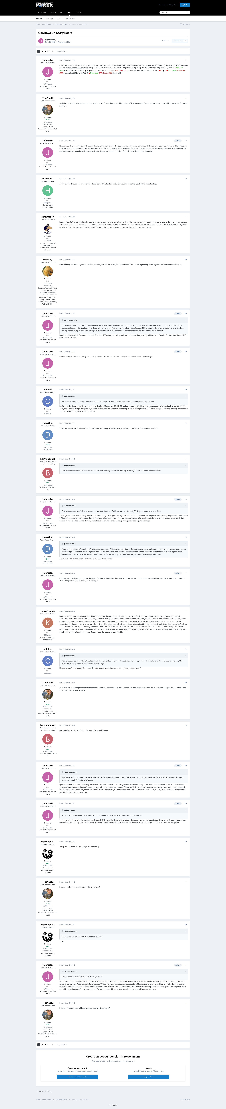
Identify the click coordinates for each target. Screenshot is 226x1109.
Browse (69, 12)
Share (165, 41)
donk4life (48, 423)
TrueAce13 (47, 98)
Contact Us (113, 1105)
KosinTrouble (48, 611)
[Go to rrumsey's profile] (47, 271)
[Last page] (52, 51)
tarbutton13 (48, 217)
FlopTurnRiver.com (74, 68)
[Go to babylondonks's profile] (47, 473)
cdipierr (48, 389)
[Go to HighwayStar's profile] (47, 853)
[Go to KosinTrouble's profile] (47, 623)
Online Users (70, 18)
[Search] (187, 12)
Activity (79, 12)
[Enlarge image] (85, 70)
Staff (59, 18)
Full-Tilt (177, 65)
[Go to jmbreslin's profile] (40, 41)
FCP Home (42, 12)
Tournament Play (64, 42)
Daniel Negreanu (56, 12)
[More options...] (186, 60)
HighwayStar (47, 841)
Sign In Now (149, 1077)
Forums (39, 18)
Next (47, 51)
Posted (67, 60)
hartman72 (47, 178)
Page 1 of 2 (61, 51)
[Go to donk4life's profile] (47, 435)
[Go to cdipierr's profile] (47, 401)
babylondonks (47, 459)
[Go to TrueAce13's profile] (47, 110)
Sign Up (185, 5)
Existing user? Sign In (168, 5)
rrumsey (47, 259)
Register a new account (77, 1077)
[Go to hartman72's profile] (47, 190)
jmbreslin (51, 40)
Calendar (49, 18)
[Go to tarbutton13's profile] (47, 228)
